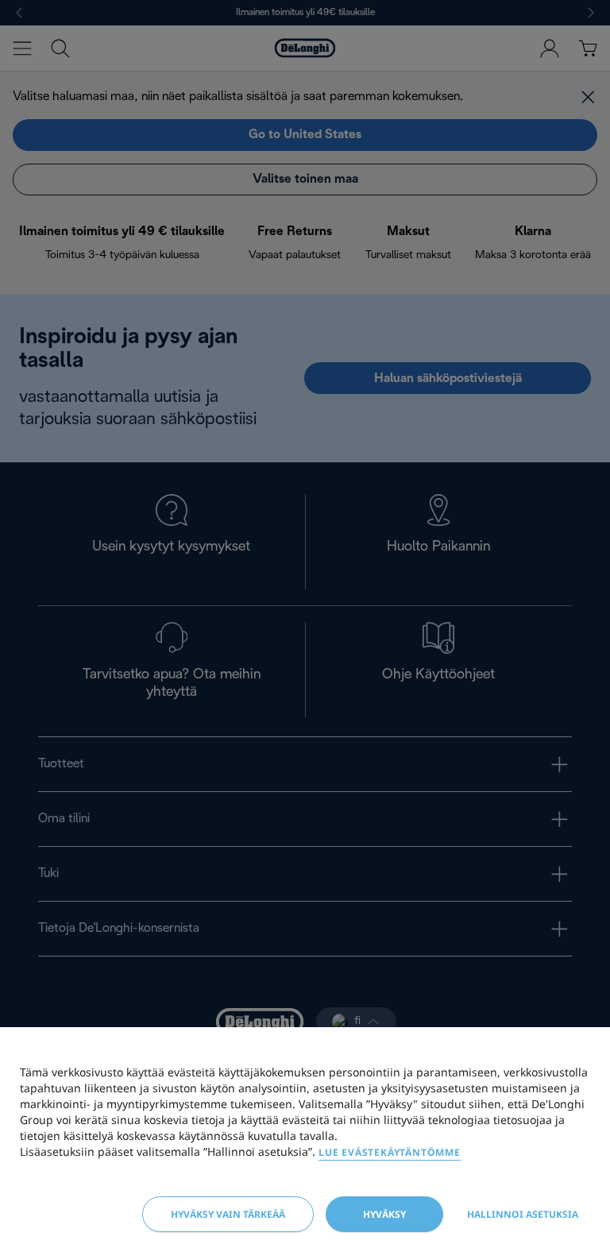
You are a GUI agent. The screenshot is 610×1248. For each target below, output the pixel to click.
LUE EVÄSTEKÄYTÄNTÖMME (390, 1152)
